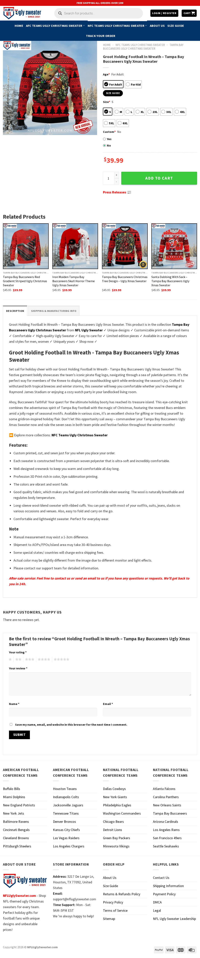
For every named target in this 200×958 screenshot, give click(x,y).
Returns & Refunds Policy (121, 894)
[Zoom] (8, 129)
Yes (109, 139)
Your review (18, 668)
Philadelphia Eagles (117, 805)
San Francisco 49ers (167, 838)
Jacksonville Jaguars (68, 805)
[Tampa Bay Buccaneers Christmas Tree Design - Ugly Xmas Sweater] (124, 246)
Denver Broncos (64, 821)
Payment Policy (164, 894)
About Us (157, 26)
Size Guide (175, 26)
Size (106, 102)
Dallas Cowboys (114, 788)
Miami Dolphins (14, 797)
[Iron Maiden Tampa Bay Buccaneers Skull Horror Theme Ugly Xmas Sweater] (75, 246)
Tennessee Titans (66, 813)
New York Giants (115, 797)
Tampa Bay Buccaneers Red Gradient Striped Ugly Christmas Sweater (25, 281)
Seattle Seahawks (166, 846)
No (109, 145)
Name (14, 704)
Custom (109, 132)
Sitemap (109, 918)
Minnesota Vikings (116, 846)
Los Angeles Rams (166, 829)
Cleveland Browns (16, 838)
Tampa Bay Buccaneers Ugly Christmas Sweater (143, 46)
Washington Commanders (122, 813)
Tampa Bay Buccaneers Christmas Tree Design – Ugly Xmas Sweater (124, 279)
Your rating (18, 652)
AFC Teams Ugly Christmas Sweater (54, 26)
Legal (157, 910)
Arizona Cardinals (165, 821)
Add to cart (159, 178)
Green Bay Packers (116, 838)
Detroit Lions (112, 829)
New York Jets (13, 813)
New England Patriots (19, 805)
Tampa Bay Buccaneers (170, 813)
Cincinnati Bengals (16, 829)
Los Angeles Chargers (68, 846)
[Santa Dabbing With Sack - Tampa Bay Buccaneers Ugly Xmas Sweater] (174, 246)
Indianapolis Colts (66, 797)
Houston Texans (65, 788)
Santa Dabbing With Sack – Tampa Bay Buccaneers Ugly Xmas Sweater (170, 281)
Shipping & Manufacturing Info (53, 311)
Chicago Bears (113, 821)
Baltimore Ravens (16, 821)
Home (19, 26)
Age (106, 74)
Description (15, 311)
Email (108, 704)
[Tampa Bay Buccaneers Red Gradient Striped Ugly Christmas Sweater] (25, 246)
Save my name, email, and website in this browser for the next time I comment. (71, 724)
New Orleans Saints (167, 805)
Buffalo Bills (11, 788)
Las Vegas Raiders (66, 838)
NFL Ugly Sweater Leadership (174, 918)
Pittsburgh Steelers (17, 846)
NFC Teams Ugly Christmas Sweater (116, 26)
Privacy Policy (113, 902)
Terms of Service (115, 910)
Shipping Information (168, 886)
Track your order (100, 36)
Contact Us (161, 877)
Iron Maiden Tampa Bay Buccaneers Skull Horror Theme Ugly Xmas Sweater (73, 281)
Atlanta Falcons (164, 788)
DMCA (157, 902)
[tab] (15, 311)
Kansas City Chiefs (66, 829)
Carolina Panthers (166, 797)
